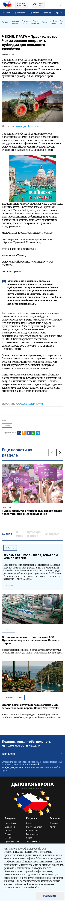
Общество (7, 425)
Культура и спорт (15, 22)
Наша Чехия (19, 13)
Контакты (54, 823)
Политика (47, 13)
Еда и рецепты (35, 22)
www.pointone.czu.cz (28, 126)
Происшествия (12, 841)
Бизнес (5, 22)
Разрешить (50, 895)
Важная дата (25, 22)
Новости (6, 13)
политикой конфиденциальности (20, 766)
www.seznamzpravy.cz (29, 403)
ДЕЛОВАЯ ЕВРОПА (32, 784)
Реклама (54, 827)
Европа (58, 13)
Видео (44, 22)
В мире (8, 838)
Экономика (34, 13)
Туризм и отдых (13, 697)
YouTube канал (53, 22)
